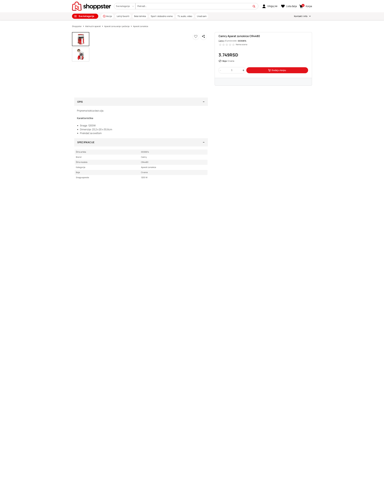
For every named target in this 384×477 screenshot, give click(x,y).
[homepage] (91, 6)
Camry (221, 40)
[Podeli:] (203, 36)
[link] (269, 6)
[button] (124, 6)
